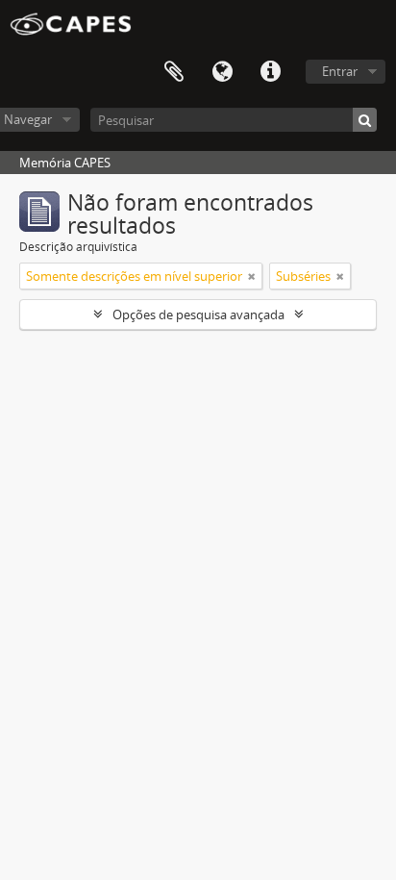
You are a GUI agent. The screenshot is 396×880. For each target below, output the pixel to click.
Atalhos (270, 72)
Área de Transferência (174, 72)
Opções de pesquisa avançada (198, 314)
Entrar (340, 71)
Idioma (222, 72)
